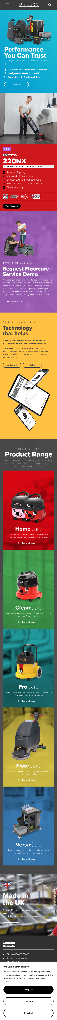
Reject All (28, 1013)
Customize (28, 1001)
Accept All (28, 989)
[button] (7, 5)
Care (28, 528)
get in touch (33, 294)
